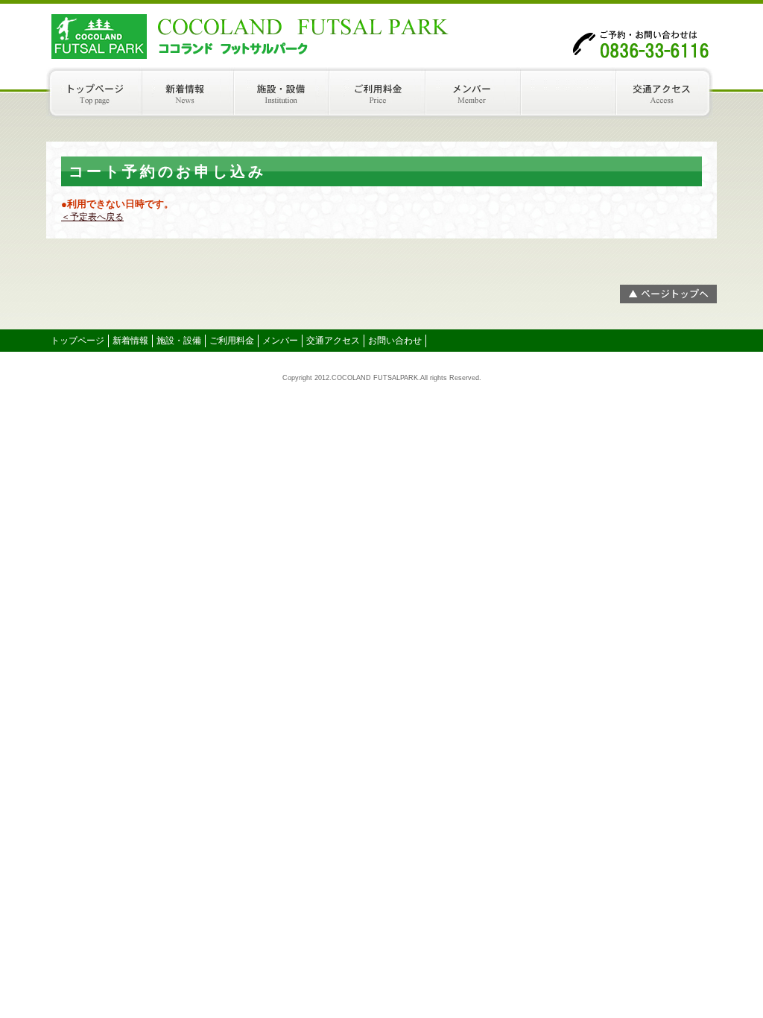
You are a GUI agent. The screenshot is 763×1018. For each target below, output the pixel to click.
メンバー (477, 93)
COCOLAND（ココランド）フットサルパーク (195, 33)
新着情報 (190, 93)
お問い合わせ (395, 340)
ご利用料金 (381, 93)
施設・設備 (285, 93)
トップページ (94, 93)
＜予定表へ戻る (92, 217)
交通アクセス (668, 93)
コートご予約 (572, 93)
